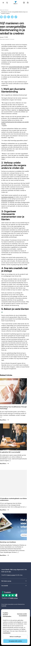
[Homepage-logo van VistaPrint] (16, 2)
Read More (3, 420)
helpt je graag (11, 575)
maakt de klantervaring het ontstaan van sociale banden (15, 122)
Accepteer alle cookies (15, 641)
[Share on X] (8, 17)
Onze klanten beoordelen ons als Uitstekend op (13, 605)
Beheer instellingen (15, 636)
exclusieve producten (7, 197)
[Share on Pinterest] (5, 17)
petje (2, 344)
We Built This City (24, 110)
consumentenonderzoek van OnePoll (19, 66)
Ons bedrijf (4, 585)
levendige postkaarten (7, 200)
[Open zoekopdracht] (7, 3)
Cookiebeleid (6, 633)
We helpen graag (6, 581)
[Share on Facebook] (1, 17)
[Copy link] (15, 17)
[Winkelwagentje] (28, 3)
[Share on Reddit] (12, 17)
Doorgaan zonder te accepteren (22, 614)
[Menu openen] (3, 2)
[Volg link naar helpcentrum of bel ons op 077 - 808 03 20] (24, 3)
